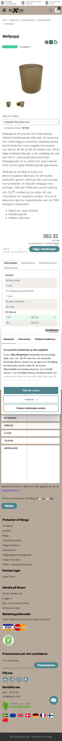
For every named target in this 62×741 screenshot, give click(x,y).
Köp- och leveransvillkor (15, 603)
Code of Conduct (11, 559)
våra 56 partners (20, 354)
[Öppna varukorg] (57, 10)
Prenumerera (46, 665)
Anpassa (29, 399)
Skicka (9, 506)
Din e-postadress (10, 660)
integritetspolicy (10, 490)
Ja (43, 498)
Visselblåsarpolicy (12, 540)
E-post (8, 433)
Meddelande (11, 448)
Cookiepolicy (9, 550)
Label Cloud (8, 576)
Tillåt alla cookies (31, 390)
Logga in (7, 598)
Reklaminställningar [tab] (45, 339)
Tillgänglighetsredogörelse (16, 554)
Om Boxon (8, 525)
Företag (8, 425)
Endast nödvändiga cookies (31, 408)
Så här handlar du (12, 593)
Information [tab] (24, 339)
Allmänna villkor (11, 608)
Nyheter (6, 530)
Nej (51, 498)
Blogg (5, 535)
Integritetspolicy (11, 545)
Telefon (8, 440)
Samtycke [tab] (8, 339)
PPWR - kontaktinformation (17, 564)
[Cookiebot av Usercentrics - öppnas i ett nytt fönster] (45, 331)
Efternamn (10, 418)
